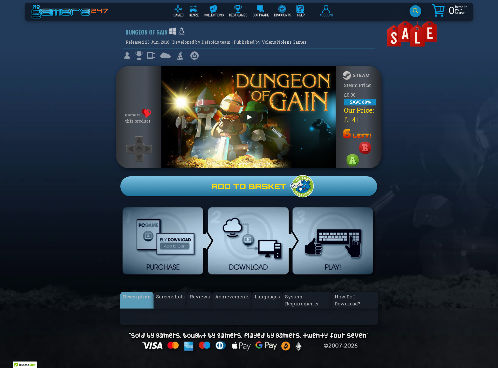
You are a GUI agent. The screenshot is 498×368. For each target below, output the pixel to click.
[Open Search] (415, 11)
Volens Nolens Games (284, 42)
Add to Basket (248, 186)
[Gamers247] (75, 16)
